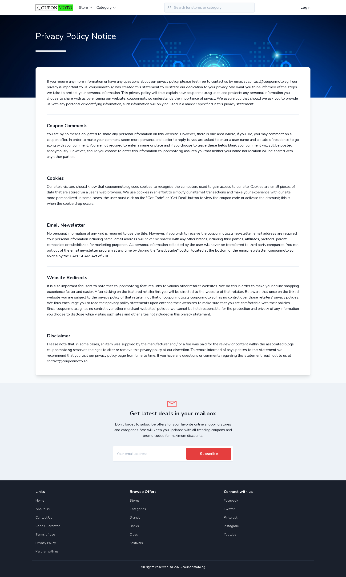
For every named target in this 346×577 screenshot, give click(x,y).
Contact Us (44, 517)
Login (305, 7)
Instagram (231, 526)
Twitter (229, 509)
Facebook (231, 500)
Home (40, 500)
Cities (134, 534)
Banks (134, 526)
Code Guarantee (48, 526)
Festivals (136, 543)
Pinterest (230, 517)
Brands (135, 517)
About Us (43, 509)
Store (84, 7)
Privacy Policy (46, 543)
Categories (138, 509)
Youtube (230, 534)
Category (105, 7)
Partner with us (47, 551)
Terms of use (45, 534)
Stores (135, 500)
